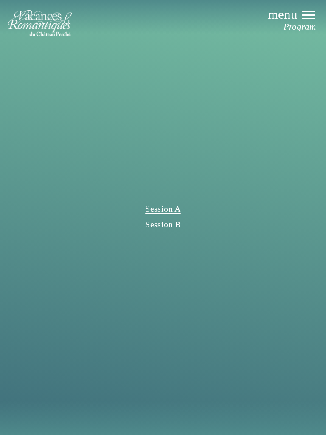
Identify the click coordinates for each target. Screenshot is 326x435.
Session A (163, 208)
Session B (163, 224)
